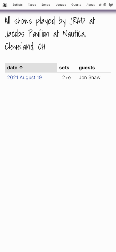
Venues (61, 4)
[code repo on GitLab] (111, 5)
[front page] (5, 5)
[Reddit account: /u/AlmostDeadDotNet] (100, 5)
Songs (45, 4)
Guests (76, 4)
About (91, 4)
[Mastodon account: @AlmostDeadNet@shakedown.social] (105, 5)
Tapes (32, 4)
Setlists (17, 4)
